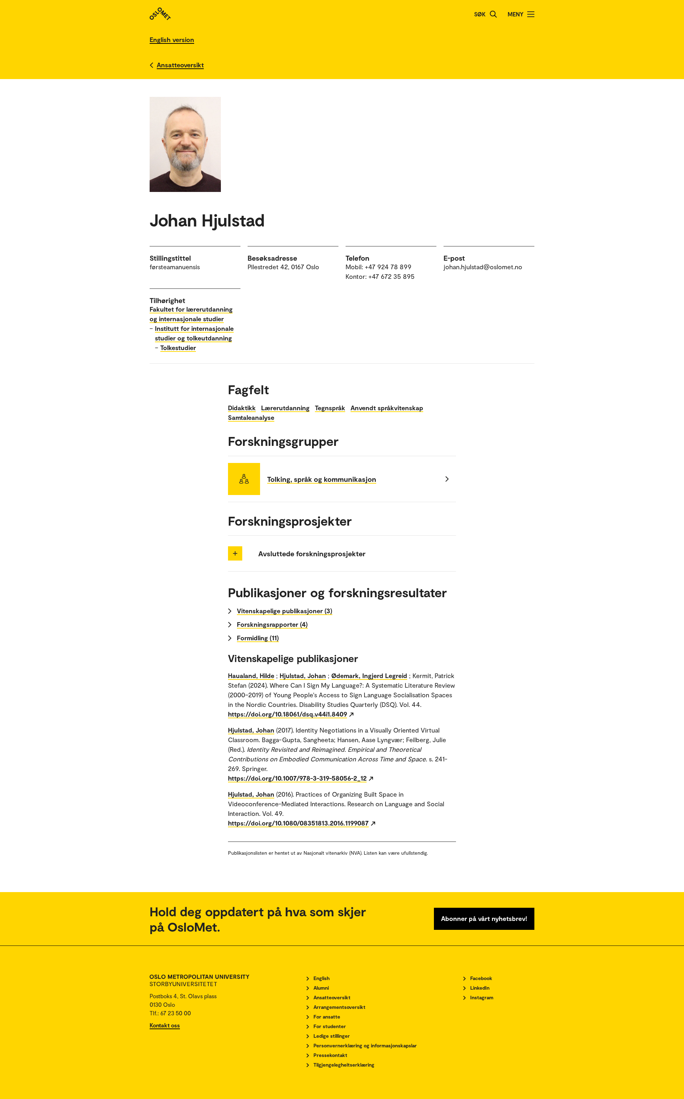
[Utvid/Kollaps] (235, 553)
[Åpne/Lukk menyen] (530, 14)
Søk (480, 14)
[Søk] (493, 14)
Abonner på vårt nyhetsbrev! (484, 918)
